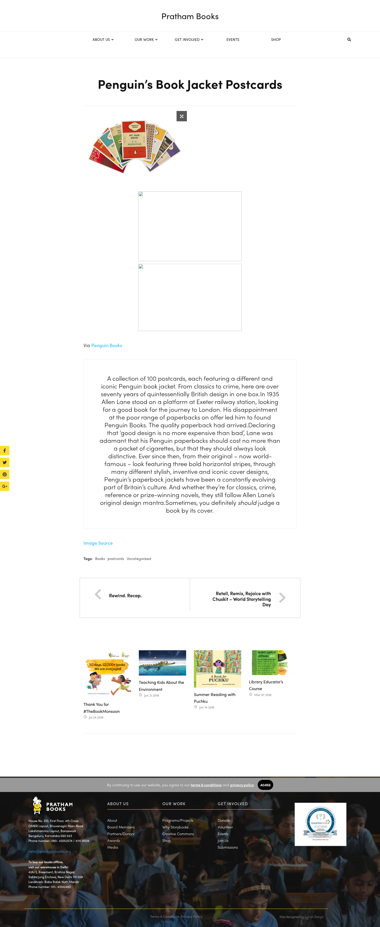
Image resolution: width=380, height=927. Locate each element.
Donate (224, 820)
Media (112, 847)
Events (223, 833)
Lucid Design (314, 916)
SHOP (276, 39)
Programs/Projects (177, 820)
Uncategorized (139, 558)
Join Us (223, 840)
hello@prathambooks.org (49, 851)
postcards (116, 558)
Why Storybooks (175, 826)
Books (100, 558)
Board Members (121, 826)
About (112, 820)
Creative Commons (178, 833)
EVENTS (232, 39)
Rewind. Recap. (125, 595)
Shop (166, 840)
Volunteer (225, 826)
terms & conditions (206, 784)
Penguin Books (106, 345)
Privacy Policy (191, 916)
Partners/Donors (120, 833)
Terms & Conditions (164, 916)
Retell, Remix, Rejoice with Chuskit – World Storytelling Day (241, 599)
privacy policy (242, 784)
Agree (265, 784)
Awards (113, 840)
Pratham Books (190, 16)
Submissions (228, 847)
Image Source (98, 543)
